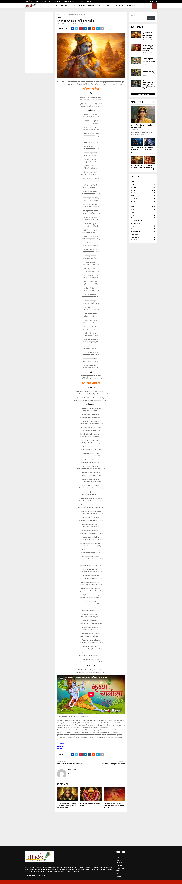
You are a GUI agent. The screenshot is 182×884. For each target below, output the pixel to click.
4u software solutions (110, 882)
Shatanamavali (135, 223)
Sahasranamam (136, 218)
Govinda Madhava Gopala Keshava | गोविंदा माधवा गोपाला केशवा (148, 60)
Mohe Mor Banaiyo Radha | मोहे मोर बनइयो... (142, 126)
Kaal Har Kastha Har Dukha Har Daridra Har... (149, 149)
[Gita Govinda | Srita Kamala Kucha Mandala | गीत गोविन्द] (149, 160)
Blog (109, 5)
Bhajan (73, 5)
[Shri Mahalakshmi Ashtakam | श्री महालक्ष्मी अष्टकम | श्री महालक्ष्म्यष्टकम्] (136, 47)
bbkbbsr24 (61, 24)
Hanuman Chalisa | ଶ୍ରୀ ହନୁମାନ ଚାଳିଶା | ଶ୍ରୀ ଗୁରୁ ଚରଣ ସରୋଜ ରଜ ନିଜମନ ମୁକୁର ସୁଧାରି (66, 805)
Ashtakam (134, 187)
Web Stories (130, 5)
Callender (134, 198)
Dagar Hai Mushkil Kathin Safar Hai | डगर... (136, 167)
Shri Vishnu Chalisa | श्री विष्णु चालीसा (112, 763)
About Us (66, 1)
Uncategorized (135, 231)
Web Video (119, 5)
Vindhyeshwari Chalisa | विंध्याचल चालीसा (90, 804)
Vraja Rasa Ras (135, 237)
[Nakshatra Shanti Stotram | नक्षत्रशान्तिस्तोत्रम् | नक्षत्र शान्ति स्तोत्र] (136, 34)
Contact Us (73, 1)
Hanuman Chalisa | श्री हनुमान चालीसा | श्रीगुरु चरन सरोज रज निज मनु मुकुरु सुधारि (114, 805)
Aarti (132, 184)
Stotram (133, 229)
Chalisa (59, 17)
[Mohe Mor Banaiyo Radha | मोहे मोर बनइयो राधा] (143, 114)
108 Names (134, 182)
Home (55, 5)
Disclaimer (81, 1)
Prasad (99, 5)
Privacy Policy (88, 1)
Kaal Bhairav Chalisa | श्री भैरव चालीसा (70, 763)
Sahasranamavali (136, 220)
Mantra (82, 5)
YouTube (60, 748)
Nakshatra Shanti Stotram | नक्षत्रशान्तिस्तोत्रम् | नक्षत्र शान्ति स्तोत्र (147, 34)
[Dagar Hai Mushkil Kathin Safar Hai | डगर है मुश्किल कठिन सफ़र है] (137, 160)
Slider (133, 226)
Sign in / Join (57, 1)
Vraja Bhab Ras (135, 234)
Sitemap (118, 876)
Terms (95, 1)
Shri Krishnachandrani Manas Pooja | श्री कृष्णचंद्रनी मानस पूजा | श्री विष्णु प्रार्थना (148, 84)
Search (133, 15)
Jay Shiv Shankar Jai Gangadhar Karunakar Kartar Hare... (137, 150)
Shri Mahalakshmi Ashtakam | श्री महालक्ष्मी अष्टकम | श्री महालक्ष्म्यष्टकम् (147, 47)
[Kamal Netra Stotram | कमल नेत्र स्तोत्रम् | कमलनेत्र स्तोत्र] (136, 72)
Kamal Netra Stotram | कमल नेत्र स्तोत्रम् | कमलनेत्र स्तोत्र (148, 71)
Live (132, 204)
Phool (133, 209)
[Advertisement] (39, 42)
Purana (91, 5)
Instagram (60, 746)
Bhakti (63, 5)
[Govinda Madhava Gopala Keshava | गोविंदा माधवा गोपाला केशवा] (136, 60)
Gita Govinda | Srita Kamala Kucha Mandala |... (149, 167)
